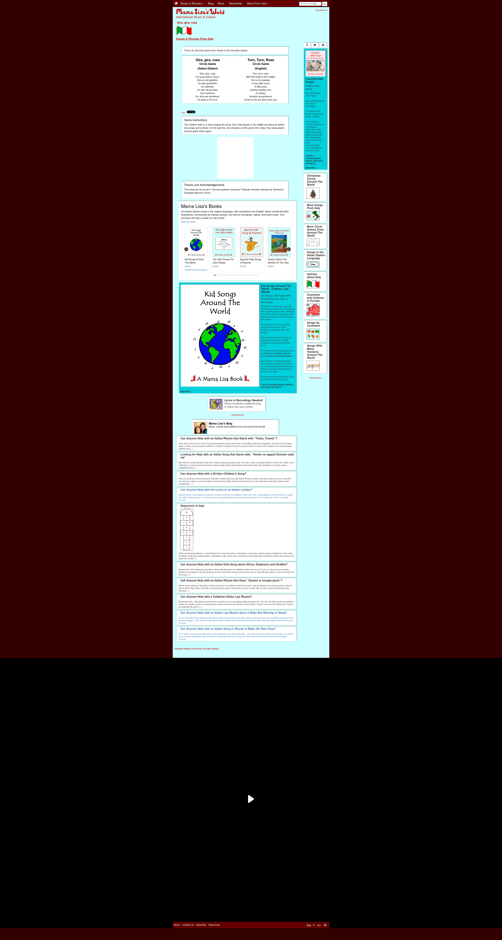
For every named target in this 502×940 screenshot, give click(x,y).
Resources (214, 924)
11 (237, 275)
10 (235, 275)
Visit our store (188, 221)
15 (246, 275)
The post (182, 500)
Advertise (201, 924)
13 (241, 275)
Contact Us (188, 924)
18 (252, 275)
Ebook (188, 266)
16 (248, 275)
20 (257, 275)
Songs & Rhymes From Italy (194, 39)
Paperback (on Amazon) (196, 269)
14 (243, 275)
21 (259, 275)
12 (239, 275)
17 (250, 275)
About (177, 924)
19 (255, 275)
